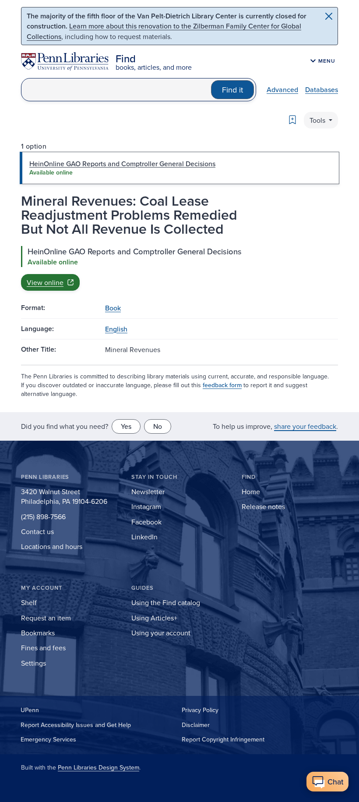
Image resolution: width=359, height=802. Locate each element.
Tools (318, 120)
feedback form (222, 385)
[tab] (179, 168)
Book (113, 308)
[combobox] (116, 89)
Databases (321, 89)
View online (45, 282)
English (116, 329)
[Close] (329, 16)
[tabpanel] (179, 268)
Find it (232, 89)
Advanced (282, 89)
